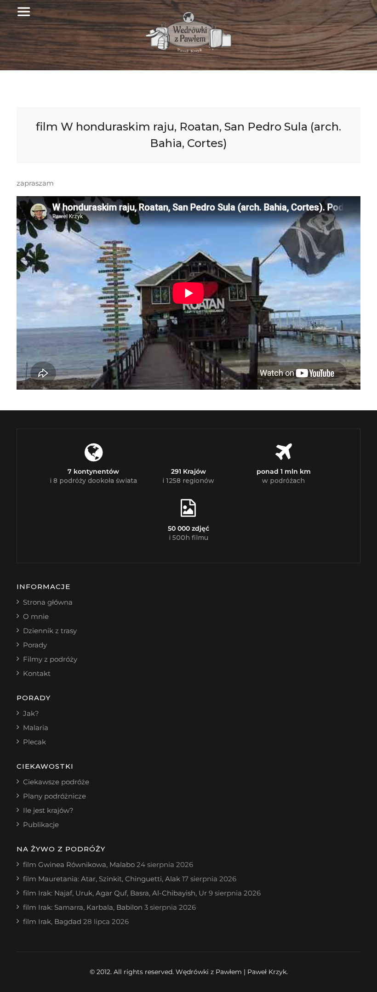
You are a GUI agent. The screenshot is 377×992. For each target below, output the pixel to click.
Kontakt (37, 673)
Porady (35, 645)
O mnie (36, 616)
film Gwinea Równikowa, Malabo (79, 864)
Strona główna (48, 602)
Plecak (34, 741)
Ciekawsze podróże (56, 781)
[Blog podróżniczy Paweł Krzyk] (188, 50)
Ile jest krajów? (48, 810)
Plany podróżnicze (54, 796)
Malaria (35, 727)
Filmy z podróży (50, 659)
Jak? (31, 713)
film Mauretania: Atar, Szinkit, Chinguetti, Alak (101, 878)
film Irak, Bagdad (52, 921)
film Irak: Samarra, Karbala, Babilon (83, 907)
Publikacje (41, 824)
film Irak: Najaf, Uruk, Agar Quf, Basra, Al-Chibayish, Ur (115, 893)
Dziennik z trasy (50, 630)
